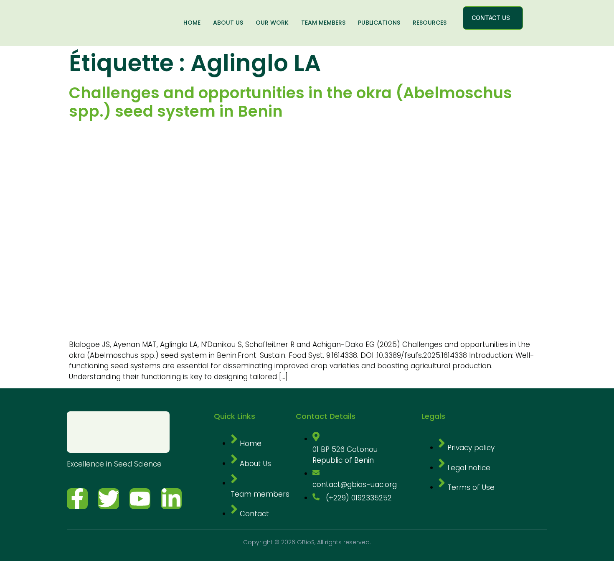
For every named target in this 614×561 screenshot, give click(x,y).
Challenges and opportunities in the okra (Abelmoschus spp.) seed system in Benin (290, 102)
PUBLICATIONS (379, 22)
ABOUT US (228, 22)
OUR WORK (272, 22)
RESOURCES (430, 22)
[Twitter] (108, 498)
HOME (191, 22)
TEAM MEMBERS (323, 22)
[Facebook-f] (77, 498)
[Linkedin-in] (171, 498)
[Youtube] (139, 498)
